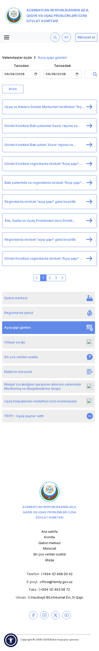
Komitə (49, 537)
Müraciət (49, 548)
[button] (10, 640)
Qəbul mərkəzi (50, 543)
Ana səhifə (49, 532)
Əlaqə (49, 560)
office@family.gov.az (56, 582)
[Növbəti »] (62, 278)
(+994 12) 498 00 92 (57, 574)
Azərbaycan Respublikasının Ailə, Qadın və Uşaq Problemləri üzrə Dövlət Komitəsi (57, 15)
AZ (66, 37)
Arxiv (13, 89)
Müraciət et (86, 37)
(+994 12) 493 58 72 (54, 589)
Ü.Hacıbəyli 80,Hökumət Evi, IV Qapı (55, 597)
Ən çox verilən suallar (49, 554)
